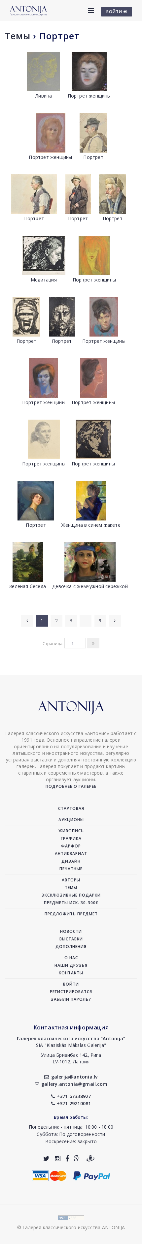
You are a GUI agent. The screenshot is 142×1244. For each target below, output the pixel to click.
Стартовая (71, 808)
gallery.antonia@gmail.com (74, 1084)
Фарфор (71, 846)
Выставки (71, 939)
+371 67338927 (74, 1096)
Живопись (71, 831)
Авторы (71, 880)
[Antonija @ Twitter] (46, 1158)
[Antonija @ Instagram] (57, 1158)
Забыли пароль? (71, 999)
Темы (17, 36)
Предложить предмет (71, 914)
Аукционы (71, 819)
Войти (71, 984)
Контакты (71, 973)
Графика (71, 838)
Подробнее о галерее (71, 786)
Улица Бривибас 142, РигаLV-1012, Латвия (71, 1058)
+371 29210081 (74, 1103)
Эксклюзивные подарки (71, 895)
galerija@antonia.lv (74, 1077)
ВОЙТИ (115, 12)
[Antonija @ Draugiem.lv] (90, 1158)
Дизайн (71, 861)
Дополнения (71, 946)
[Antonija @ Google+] (77, 1158)
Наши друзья (71, 965)
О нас (71, 958)
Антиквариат (71, 853)
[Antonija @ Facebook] (67, 1158)
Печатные (71, 869)
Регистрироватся (71, 991)
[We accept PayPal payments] (91, 1175)
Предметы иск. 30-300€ (71, 902)
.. (86, 620)
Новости (71, 931)
